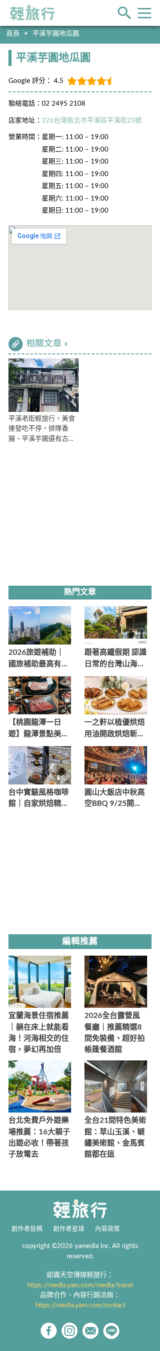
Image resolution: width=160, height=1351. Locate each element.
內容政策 (107, 1229)
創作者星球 (68, 1229)
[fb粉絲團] (48, 1330)
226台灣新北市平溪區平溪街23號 (92, 120)
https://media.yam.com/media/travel (80, 1285)
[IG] (69, 1330)
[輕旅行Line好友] (111, 1330)
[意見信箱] (90, 1330)
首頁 (13, 33)
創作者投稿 (27, 1229)
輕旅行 (32, 12)
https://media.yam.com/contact (80, 1305)
